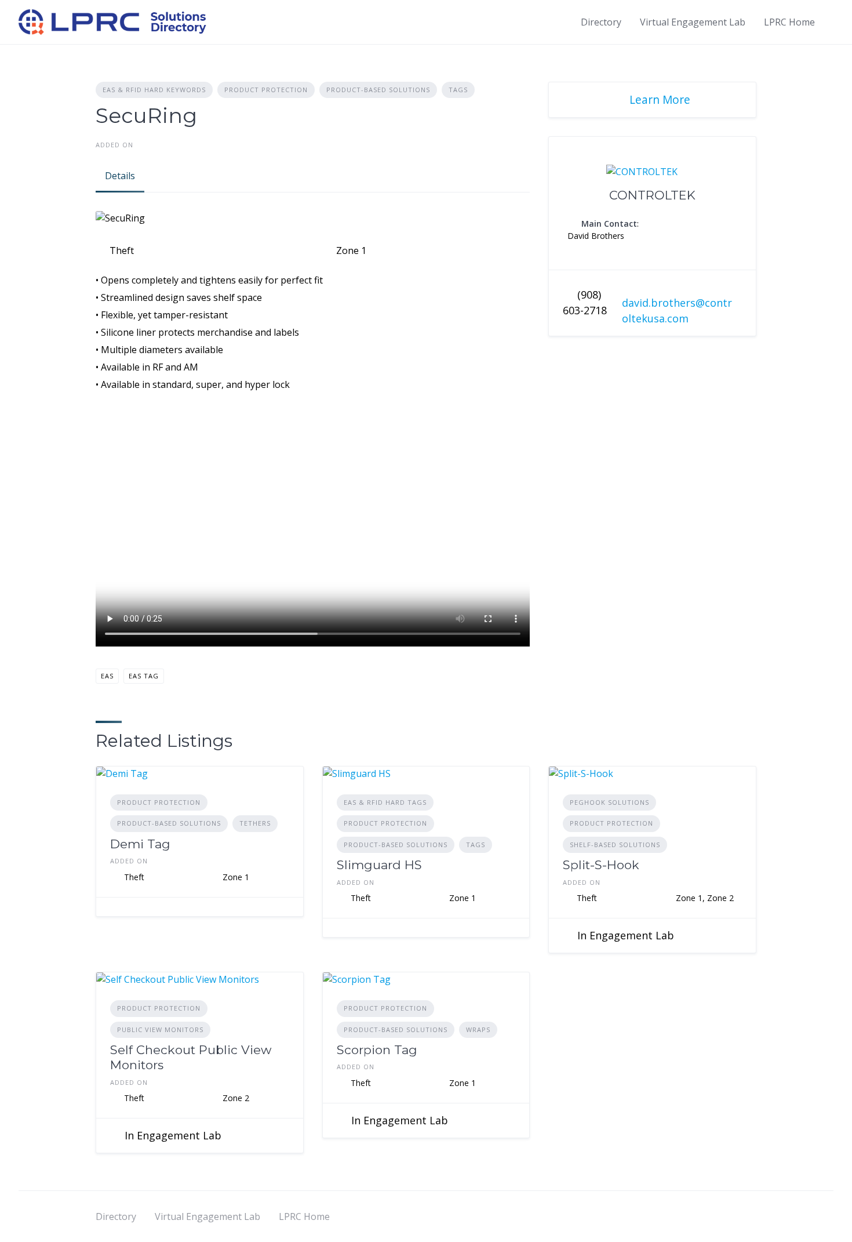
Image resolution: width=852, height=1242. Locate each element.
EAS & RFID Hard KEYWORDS (154, 89)
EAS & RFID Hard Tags (385, 802)
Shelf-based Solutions (615, 844)
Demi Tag (140, 844)
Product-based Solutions (378, 89)
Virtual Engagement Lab (692, 22)
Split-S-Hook (601, 865)
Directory (601, 22)
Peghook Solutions (609, 802)
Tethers (255, 823)
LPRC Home (789, 22)
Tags (458, 89)
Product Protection (266, 89)
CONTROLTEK (652, 195)
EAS (107, 675)
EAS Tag (144, 675)
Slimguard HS (379, 865)
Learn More (659, 99)
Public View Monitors (160, 1029)
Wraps (478, 1029)
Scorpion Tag (377, 1050)
